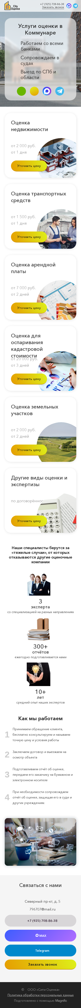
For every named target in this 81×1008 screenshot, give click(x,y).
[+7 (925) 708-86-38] (21, 91)
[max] (68, 5)
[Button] (34, 91)
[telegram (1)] (75, 5)
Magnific (61, 1001)
